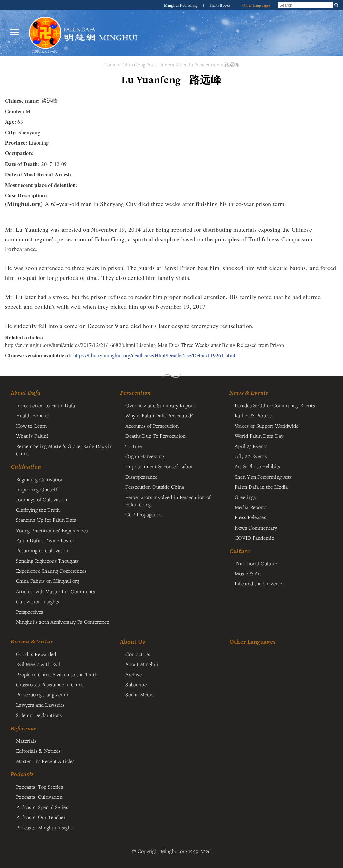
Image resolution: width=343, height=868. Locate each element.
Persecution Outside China (154, 486)
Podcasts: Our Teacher (40, 817)
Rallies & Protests (254, 415)
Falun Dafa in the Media (261, 486)
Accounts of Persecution (152, 425)
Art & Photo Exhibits (257, 466)
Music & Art (248, 573)
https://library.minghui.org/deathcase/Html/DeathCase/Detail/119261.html (154, 355)
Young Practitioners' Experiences (52, 530)
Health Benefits (33, 415)
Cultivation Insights (37, 601)
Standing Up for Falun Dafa (46, 519)
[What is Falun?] (45, 32)
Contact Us (137, 653)
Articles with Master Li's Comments (55, 591)
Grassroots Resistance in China (50, 684)
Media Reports (251, 507)
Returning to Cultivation (42, 550)
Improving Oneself (36, 489)
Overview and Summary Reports (160, 405)
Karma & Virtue (32, 641)
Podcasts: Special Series (42, 807)
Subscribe (136, 684)
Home (109, 64)
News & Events (248, 393)
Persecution (135, 393)
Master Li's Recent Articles (45, 761)
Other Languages (256, 5)
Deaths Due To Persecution (155, 435)
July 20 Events (251, 456)
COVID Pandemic (254, 537)
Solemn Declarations (39, 714)
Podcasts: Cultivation (39, 796)
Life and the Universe (258, 583)
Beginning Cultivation (40, 479)
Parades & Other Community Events (275, 405)
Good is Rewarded (36, 653)
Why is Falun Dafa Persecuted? (159, 415)
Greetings (245, 497)
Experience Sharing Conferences (51, 570)
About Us (132, 641)
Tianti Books (220, 5)
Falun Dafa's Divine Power (45, 540)
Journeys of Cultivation (41, 499)
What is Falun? (32, 435)
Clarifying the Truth (38, 509)
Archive (133, 674)
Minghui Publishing (181, 5)
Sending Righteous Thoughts (47, 560)
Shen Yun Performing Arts (263, 476)
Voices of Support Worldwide (267, 425)
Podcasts (22, 774)
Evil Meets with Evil (38, 664)
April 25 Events (251, 446)
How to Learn (31, 425)
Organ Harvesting (144, 456)
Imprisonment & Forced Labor (159, 466)
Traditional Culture (256, 563)
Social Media (139, 694)
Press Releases (250, 517)
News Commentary (256, 527)
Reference (24, 728)
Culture (239, 551)
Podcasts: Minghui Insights (45, 827)
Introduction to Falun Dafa (45, 405)
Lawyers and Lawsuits (40, 704)
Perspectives (29, 611)
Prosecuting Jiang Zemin (43, 694)
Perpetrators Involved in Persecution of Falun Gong (168, 501)
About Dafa (26, 393)
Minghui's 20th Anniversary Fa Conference (62, 621)
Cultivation (26, 466)
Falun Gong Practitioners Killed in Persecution (171, 64)
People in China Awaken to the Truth (56, 674)
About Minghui (141, 664)
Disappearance (141, 476)
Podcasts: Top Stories (39, 786)
